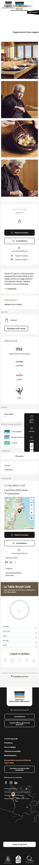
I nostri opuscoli (10, 739)
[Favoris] (25, 6)
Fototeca (8, 743)
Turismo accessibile (12, 751)
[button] (20, 6)
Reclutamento (10, 755)
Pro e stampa (9, 747)
